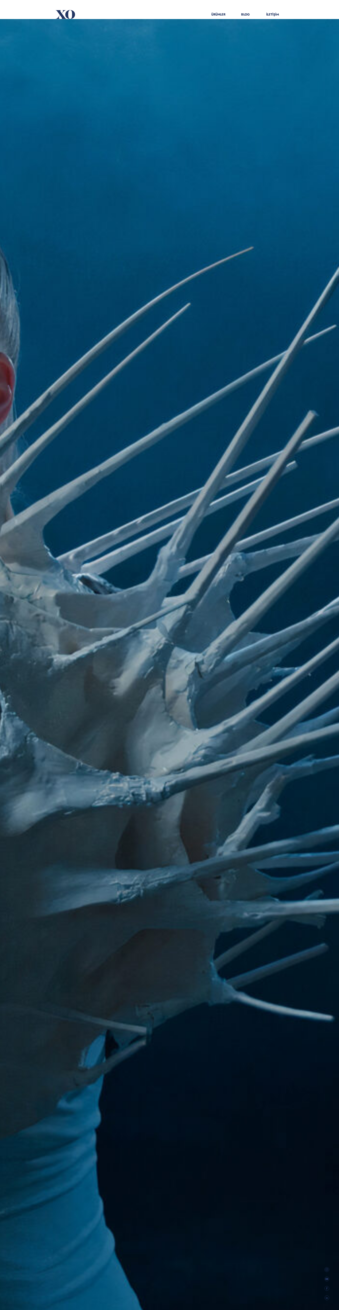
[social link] (326, 1269)
